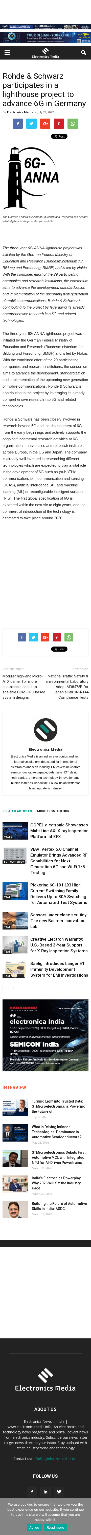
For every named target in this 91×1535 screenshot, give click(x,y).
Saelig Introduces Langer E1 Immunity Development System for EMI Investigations (59, 969)
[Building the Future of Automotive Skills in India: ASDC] (15, 1210)
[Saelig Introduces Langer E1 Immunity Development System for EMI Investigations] (15, 969)
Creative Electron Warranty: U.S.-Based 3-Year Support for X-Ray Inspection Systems (59, 945)
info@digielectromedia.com (55, 1458)
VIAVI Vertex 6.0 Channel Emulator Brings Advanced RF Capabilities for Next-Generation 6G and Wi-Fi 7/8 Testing (58, 861)
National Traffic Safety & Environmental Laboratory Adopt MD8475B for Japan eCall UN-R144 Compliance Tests (67, 687)
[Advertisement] (45, 573)
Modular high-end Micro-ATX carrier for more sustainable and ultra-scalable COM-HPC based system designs (24, 687)
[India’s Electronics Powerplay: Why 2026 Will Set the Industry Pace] (15, 1184)
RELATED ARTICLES (17, 811)
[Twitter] (59, 1492)
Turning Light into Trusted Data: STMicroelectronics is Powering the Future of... (58, 1106)
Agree (34, 1527)
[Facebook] (32, 1492)
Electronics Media (20, 112)
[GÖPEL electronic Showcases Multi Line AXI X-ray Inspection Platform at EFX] (15, 831)
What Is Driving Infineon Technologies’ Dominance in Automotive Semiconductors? (57, 1132)
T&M (7, 837)
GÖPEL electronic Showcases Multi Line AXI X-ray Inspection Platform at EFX (59, 830)
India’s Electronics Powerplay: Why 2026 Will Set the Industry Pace (57, 1183)
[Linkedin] (45, 1492)
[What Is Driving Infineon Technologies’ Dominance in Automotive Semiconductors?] (15, 1133)
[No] (84, 1516)
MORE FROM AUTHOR (53, 811)
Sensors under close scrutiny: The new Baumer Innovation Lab (58, 920)
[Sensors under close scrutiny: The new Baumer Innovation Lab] (15, 921)
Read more (55, 1527)
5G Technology (14, 861)
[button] (84, 53)
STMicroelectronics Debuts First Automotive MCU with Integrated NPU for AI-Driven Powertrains (58, 1157)
